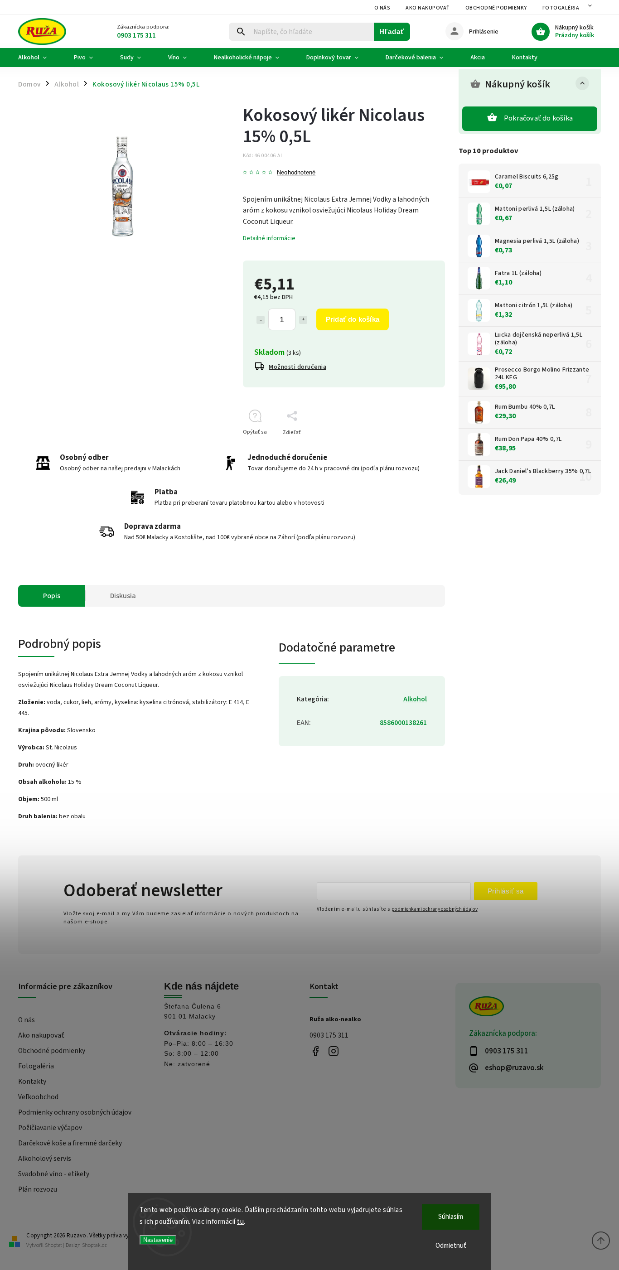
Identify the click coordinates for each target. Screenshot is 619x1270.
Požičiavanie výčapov (50, 1128)
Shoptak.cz (94, 1245)
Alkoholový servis (44, 1159)
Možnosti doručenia (297, 367)
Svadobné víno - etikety (53, 1174)
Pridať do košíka (352, 319)
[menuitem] (39, 57)
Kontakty (32, 1082)
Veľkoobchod (38, 1097)
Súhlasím (450, 1217)
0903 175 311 (329, 1035)
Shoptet (53, 1245)
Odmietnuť (450, 1246)
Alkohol (415, 699)
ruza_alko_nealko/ (333, 1051)
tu (240, 1222)
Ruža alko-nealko (315, 1051)
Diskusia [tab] (123, 596)
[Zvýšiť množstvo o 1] (303, 320)
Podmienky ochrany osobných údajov (74, 1112)
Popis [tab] (51, 596)
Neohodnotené (296, 173)
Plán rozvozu (37, 1189)
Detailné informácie (269, 238)
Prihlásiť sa (506, 891)
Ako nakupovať (428, 8)
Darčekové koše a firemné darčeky (70, 1143)
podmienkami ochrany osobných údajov (435, 909)
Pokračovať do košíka (538, 118)
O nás (382, 8)
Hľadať (391, 31)
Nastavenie (158, 1239)
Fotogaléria (561, 8)
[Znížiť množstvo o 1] (260, 320)
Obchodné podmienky (496, 8)
